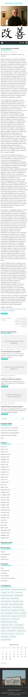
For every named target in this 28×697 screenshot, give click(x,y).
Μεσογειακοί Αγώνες (5, 616)
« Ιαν (2, 663)
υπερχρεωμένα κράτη (6, 639)
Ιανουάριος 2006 (5, 515)
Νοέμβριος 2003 (5, 537)
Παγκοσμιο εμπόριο (5, 619)
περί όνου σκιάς (19, 633)
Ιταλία (2, 613)
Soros (9, 592)
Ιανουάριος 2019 (5, 456)
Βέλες (8, 598)
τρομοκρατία (13, 636)
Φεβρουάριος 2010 (5, 489)
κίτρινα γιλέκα (4, 633)
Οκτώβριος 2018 (5, 462)
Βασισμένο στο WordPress (8, 693)
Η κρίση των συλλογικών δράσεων (14, 368)
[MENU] (26, 43)
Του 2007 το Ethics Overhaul (6, 319)
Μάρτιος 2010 (4, 487)
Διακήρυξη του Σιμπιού (6, 607)
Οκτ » (5, 663)
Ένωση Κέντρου (18, 592)
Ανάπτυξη (3, 598)
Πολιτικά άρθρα (4, 313)
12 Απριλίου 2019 (6, 403)
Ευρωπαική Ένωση (5, 610)
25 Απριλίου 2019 (6, 375)
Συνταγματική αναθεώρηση (17, 627)
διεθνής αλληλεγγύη (11, 630)
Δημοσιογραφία (4, 604)
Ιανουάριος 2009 (5, 500)
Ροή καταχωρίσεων (5, 554)
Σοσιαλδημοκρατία (19, 624)
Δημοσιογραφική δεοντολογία (16, 604)
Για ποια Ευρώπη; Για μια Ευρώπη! (14, 342)
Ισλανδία (22, 610)
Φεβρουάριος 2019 (5, 454)
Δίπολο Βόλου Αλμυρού (18, 601)
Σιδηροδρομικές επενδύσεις (7, 624)
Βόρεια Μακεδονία (15, 598)
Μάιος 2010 (4, 484)
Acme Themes (16, 694)
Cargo (2, 589)
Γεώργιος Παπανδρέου (6, 601)
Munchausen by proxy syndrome (18, 589)
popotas (15, 52)
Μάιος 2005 (4, 520)
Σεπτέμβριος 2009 (5, 494)
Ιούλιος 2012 (4, 479)
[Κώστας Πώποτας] (2, 42)
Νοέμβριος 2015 (5, 472)
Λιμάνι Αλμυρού (23, 613)
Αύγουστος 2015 (5, 474)
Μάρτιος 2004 (4, 527)
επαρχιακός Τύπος (21, 630)
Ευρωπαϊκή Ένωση (15, 610)
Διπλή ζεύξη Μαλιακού (18, 607)
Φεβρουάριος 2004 (5, 530)
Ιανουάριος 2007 (5, 512)
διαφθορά (3, 630)
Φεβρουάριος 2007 (5, 510)
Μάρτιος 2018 (4, 464)
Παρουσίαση (4, 573)
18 (25, 654)
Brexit (2, 438)
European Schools (5, 570)
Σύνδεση (3, 551)
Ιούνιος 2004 (4, 522)
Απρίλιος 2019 (4, 449)
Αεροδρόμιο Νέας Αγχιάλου (7, 595)
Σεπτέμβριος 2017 (5, 469)
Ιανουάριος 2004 (5, 532)
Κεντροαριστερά (8, 613)
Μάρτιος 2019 (4, 451)
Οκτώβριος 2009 (5, 492)
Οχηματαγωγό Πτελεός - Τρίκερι (19, 616)
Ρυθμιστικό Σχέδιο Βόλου (6, 622)
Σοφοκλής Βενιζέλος (5, 627)
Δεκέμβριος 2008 (5, 502)
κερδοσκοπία (12, 633)
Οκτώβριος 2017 (5, 467)
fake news (7, 589)
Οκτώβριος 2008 (5, 507)
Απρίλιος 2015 (4, 477)
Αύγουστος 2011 (5, 482)
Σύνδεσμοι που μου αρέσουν (8, 578)
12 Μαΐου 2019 (5, 349)
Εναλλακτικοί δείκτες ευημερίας (9, 435)
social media (4, 592)
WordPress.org (4, 559)
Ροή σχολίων (4, 556)
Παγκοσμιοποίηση (15, 619)
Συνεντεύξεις (4, 580)
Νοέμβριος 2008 (5, 505)
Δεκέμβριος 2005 (5, 517)
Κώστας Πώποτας (14, 3)
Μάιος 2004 (4, 525)
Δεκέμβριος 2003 (5, 535)
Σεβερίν (15, 622)
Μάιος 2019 (4, 446)
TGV (13, 592)
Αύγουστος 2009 (5, 497)
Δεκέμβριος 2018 (5, 459)
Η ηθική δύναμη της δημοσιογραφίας (14, 395)
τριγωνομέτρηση (5, 636)
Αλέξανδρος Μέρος (19, 595)
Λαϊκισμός (16, 613)
